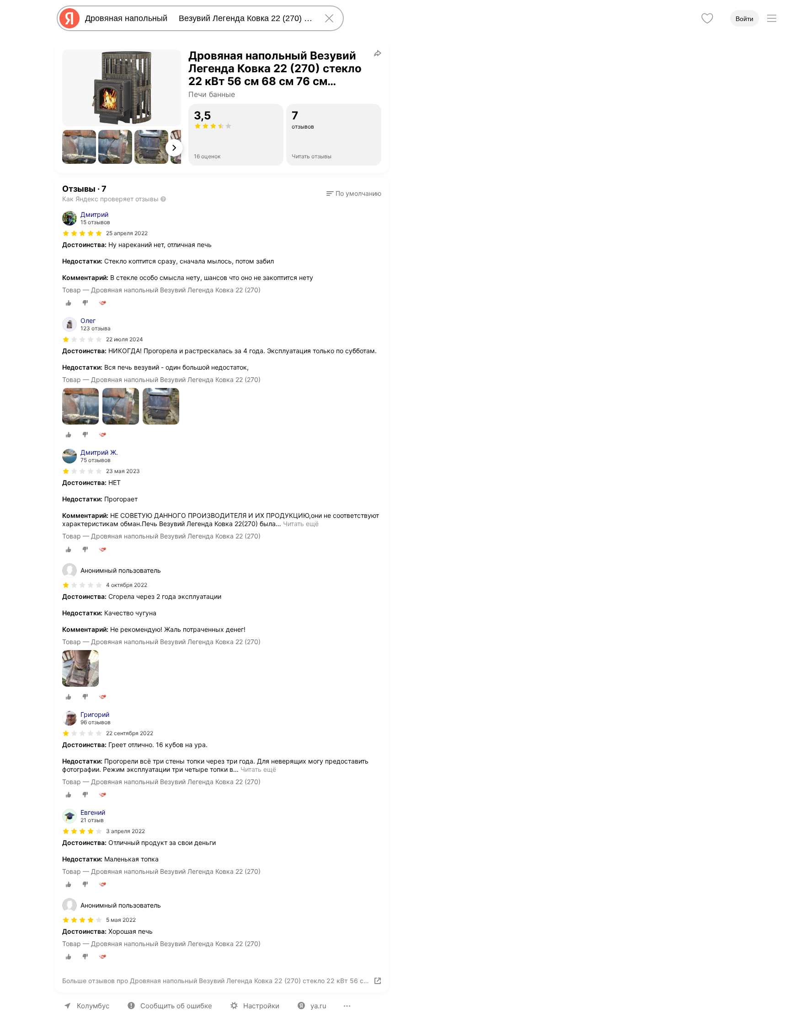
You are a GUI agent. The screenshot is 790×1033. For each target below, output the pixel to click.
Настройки (261, 1005)
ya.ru (318, 1005)
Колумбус (93, 1005)
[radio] (68, 302)
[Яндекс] (69, 18)
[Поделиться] (377, 53)
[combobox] (198, 18)
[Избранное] (707, 18)
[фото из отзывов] (80, 407)
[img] (82, 233)
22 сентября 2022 (129, 733)
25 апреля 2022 (127, 233)
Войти (744, 18)
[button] (79, 147)
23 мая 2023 (123, 471)
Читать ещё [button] (301, 523)
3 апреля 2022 (125, 831)
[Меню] (772, 18)
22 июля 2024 (124, 339)
